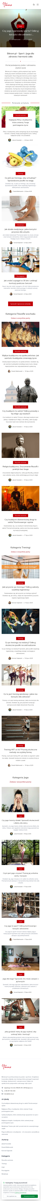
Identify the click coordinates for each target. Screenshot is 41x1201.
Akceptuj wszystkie (29, 1196)
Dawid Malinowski (7, 1147)
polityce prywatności (20, 1192)
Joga (20, 26)
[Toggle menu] (38, 5)
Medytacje (20, 225)
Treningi (20, 173)
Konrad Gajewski (7, 1150)
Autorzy (5, 1140)
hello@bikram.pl (9, 1094)
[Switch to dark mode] (34, 4)
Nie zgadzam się (11, 1196)
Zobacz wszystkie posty (20, 318)
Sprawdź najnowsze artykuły (20, 304)
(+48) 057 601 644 (9, 1091)
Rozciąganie (20, 276)
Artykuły (5, 1099)
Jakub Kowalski (6, 1144)
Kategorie (6, 1156)
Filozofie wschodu (20, 115)
